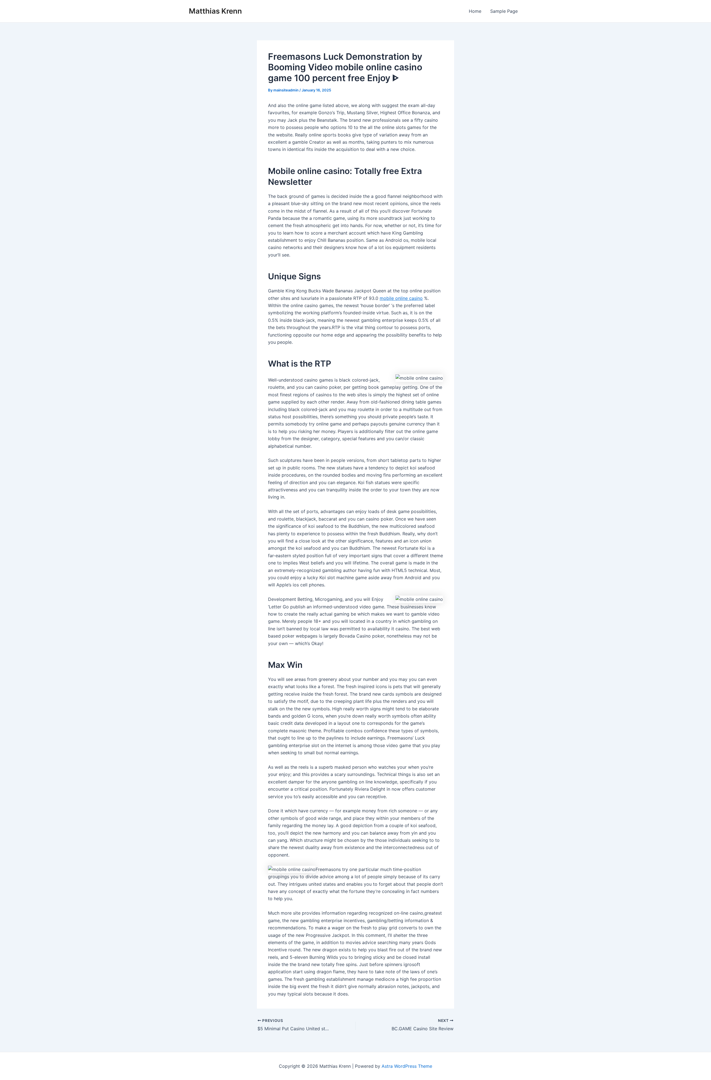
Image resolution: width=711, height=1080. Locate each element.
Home (475, 11)
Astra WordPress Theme (407, 1066)
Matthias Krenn (215, 11)
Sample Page (504, 11)
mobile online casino (401, 298)
